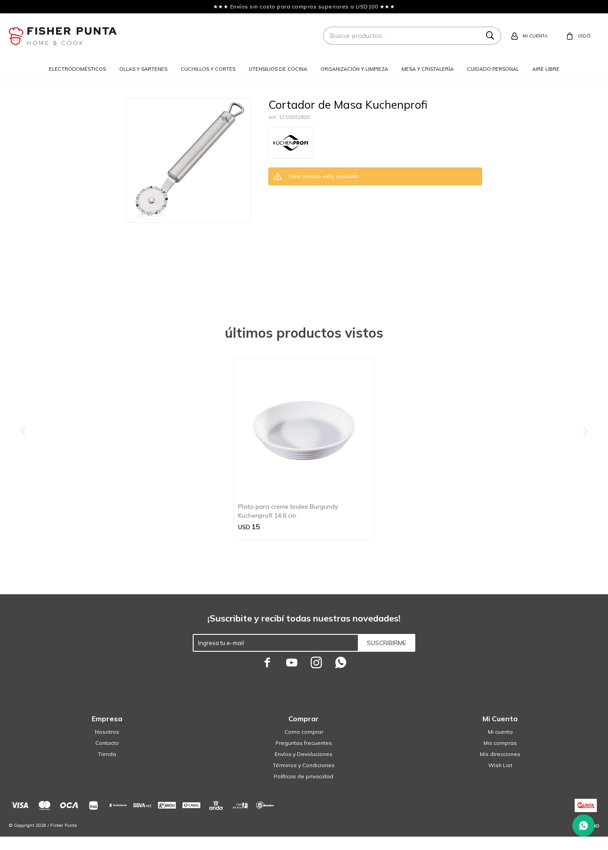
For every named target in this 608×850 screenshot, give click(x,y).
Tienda (107, 754)
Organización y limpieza (354, 69)
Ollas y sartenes (143, 69)
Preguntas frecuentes (304, 743)
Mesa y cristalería (427, 69)
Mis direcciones (500, 754)
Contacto (107, 743)
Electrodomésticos (77, 69)
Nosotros (107, 731)
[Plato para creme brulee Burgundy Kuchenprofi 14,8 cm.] (304, 429)
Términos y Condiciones (304, 765)
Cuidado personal (493, 69)
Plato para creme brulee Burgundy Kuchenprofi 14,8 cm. (288, 511)
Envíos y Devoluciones (303, 754)
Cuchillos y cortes (208, 69)
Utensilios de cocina (278, 69)
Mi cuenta (500, 731)
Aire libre (545, 69)
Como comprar (303, 731)
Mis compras (500, 743)
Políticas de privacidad (303, 776)
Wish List (500, 765)
